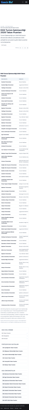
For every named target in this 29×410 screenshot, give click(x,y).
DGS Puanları (3, 45)
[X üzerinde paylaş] (20, 48)
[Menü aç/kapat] (26, 2)
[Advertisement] (14, 15)
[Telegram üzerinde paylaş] (27, 48)
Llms (20, 408)
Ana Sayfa (2, 26)
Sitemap (16, 408)
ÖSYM (16, 322)
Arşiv (2, 408)
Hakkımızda (6, 408)
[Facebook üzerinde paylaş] (23, 48)
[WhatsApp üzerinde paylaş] (25, 48)
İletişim (11, 408)
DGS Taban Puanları (9, 26)
